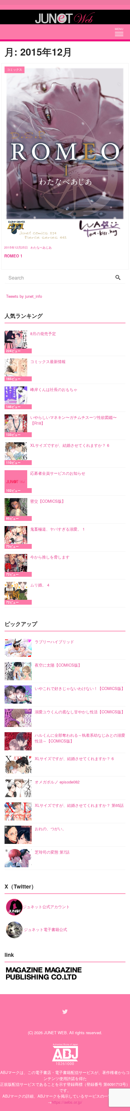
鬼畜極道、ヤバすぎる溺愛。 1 (57, 529)
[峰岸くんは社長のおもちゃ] (17, 398)
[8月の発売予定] (17, 342)
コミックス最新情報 (48, 361)
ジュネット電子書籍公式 (45, 929)
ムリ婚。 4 (39, 585)
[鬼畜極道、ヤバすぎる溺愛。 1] (17, 537)
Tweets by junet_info (24, 296)
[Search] (118, 277)
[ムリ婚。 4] (17, 593)
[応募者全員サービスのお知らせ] (17, 481)
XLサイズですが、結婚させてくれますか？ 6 (69, 445)
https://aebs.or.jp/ (67, 1102)
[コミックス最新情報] (17, 370)
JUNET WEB (55, 1032)
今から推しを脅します (50, 557)
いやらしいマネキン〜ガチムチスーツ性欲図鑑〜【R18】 (73, 420)
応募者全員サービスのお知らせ (57, 473)
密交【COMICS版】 (48, 501)
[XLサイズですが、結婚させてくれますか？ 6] (17, 453)
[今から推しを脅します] (17, 565)
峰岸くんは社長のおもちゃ (53, 389)
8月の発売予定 (43, 333)
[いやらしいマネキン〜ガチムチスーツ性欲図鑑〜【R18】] (17, 426)
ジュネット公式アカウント (46, 906)
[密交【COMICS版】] (17, 509)
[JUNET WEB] (65, 17)
